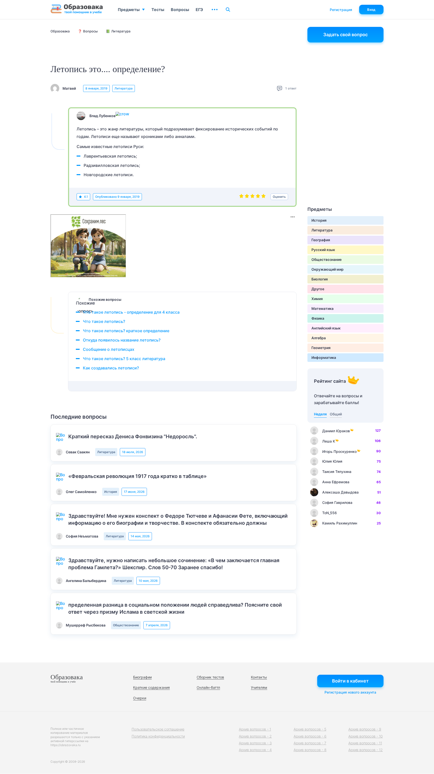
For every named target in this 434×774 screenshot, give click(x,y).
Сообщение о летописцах (108, 349)
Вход (371, 10)
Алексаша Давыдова (340, 492)
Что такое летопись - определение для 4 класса (131, 312)
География (320, 240)
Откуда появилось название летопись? (121, 340)
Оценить (279, 197)
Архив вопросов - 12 (365, 750)
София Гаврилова (337, 502)
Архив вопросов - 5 (310, 729)
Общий (336, 414)
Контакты (259, 677)
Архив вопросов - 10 (365, 736)
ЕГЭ (199, 9)
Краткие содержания (151, 687)
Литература (124, 88)
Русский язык (323, 250)
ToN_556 (329, 513)
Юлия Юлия (332, 461)
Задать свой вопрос (345, 34)
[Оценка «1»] (241, 197)
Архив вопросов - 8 (310, 750)
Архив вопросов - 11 (365, 743)
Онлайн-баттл (208, 687)
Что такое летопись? (104, 321)
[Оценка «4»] (258, 197)
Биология (319, 279)
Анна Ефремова (335, 482)
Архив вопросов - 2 (255, 736)
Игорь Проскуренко (339, 451)
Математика (322, 308)
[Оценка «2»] (247, 197)
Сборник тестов (210, 677)
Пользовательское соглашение (158, 729)
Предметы (129, 9)
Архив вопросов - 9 (364, 729)
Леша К (328, 441)
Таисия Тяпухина (336, 471)
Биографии (142, 677)
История (110, 492)
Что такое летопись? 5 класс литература (124, 358)
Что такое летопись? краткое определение (126, 330)
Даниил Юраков (336, 431)
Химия (317, 299)
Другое (317, 289)
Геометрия (321, 348)
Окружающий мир (327, 269)
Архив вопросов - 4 (255, 750)
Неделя (320, 414)
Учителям (259, 687)
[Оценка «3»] (252, 197)
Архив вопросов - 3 (255, 743)
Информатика (323, 357)
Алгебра (318, 338)
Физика (317, 318)
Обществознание (126, 625)
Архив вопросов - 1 (255, 729)
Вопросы (180, 9)
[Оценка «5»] (263, 197)
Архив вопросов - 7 (310, 743)
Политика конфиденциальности (158, 736)
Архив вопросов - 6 (310, 736)
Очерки (139, 698)
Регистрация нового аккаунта (350, 692)
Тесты (157, 9)
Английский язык (326, 328)
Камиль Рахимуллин (339, 523)
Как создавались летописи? (111, 367)
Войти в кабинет (350, 681)
